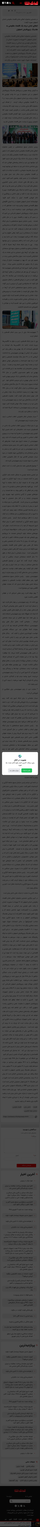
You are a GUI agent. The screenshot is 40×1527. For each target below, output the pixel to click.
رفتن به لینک (26, 770)
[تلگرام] (3, 3)
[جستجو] (13, 3)
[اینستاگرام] (7, 3)
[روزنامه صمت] (31, 3)
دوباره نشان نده (14, 770)
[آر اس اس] (10, 3)
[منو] (21, 3)
